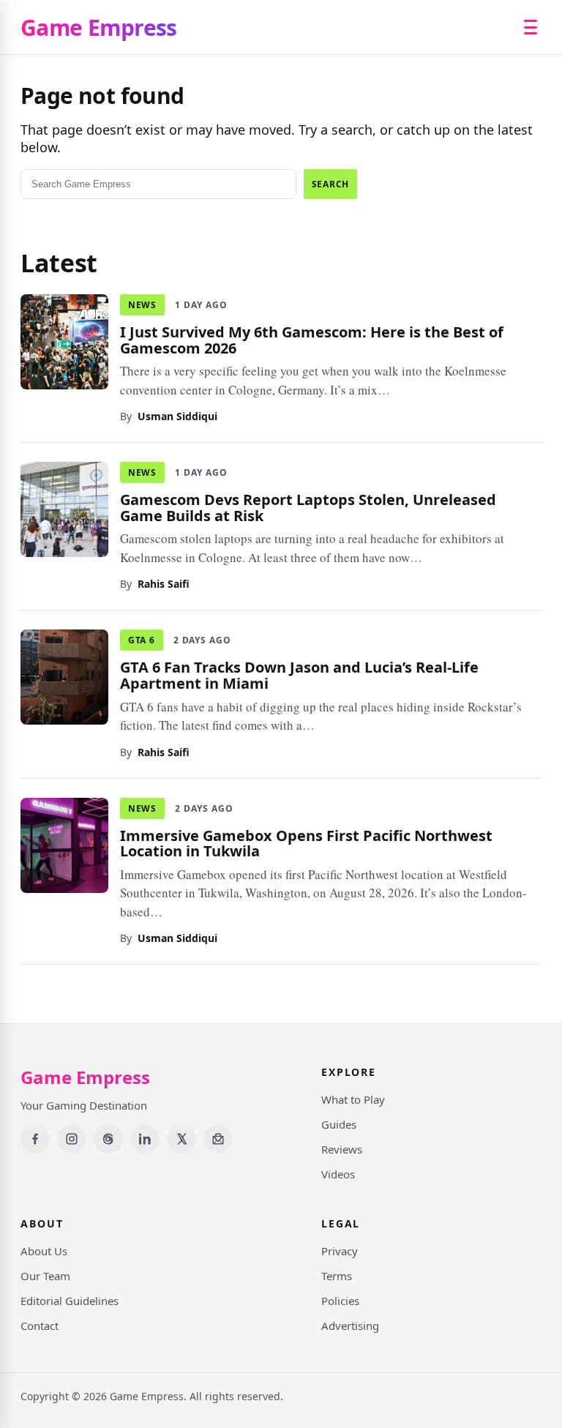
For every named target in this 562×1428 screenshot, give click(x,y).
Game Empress (98, 27)
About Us (43, 1251)
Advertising (350, 1325)
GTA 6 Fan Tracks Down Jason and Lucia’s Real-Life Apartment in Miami (299, 675)
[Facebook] (35, 1139)
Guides (338, 1124)
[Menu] (531, 27)
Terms (336, 1275)
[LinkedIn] (145, 1139)
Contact (39, 1325)
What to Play (353, 1099)
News (142, 305)
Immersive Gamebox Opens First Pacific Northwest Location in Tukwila (306, 843)
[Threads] (108, 1139)
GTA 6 (141, 640)
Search (330, 184)
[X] (181, 1139)
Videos (338, 1174)
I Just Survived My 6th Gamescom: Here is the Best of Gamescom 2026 (311, 340)
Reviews (341, 1149)
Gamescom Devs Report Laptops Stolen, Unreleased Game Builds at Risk (308, 508)
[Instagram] (71, 1139)
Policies (340, 1300)
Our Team (45, 1275)
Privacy (339, 1251)
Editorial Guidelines (69, 1300)
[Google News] (218, 1139)
